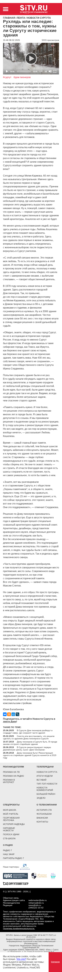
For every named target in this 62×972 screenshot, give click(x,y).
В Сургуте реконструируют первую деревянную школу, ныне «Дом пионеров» (27, 748)
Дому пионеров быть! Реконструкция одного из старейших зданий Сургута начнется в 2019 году (29, 755)
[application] (31, 58)
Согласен (55, 962)
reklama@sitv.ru (36, 903)
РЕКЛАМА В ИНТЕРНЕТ (9, 781)
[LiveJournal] (17, 714)
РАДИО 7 (7, 850)
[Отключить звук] (50, 71)
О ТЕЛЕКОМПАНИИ (47, 804)
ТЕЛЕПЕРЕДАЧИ (45, 767)
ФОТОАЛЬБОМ (44, 814)
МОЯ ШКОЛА (9, 810)
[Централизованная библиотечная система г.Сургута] (17, 876)
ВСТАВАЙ (41, 780)
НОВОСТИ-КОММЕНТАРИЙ (45, 788)
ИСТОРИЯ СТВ (44, 810)
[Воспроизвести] (31, 59)
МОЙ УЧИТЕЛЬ (10, 814)
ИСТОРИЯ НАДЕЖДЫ (14, 824)
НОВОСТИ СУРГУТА (47, 772)
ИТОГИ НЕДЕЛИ (45, 776)
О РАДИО (8, 845)
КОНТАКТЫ (42, 822)
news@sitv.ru (34, 905)
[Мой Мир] (13, 714)
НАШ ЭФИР (8, 854)
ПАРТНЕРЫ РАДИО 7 (13, 858)
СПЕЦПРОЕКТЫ (11, 804)
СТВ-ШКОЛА (9, 838)
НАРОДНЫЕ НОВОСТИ (9, 829)
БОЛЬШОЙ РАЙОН (46, 794)
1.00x (41, 71)
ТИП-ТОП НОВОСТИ (47, 784)
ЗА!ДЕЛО (41, 798)
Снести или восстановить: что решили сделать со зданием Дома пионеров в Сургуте (28, 737)
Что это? (21, 959)
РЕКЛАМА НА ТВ (11, 772)
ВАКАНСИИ (42, 818)
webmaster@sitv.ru (37, 900)
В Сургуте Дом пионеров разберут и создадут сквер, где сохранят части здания (28, 731)
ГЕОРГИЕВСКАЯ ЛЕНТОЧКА (11, 819)
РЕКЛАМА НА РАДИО (13, 776)
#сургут (7, 77)
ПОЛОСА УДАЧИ (11, 834)
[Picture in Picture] (45, 71)
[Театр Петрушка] (55, 876)
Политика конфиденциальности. (19, 928)
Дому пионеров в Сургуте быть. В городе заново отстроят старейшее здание (30, 742)
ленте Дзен (9, 721)
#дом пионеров (22, 77)
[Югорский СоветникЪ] (40, 876)
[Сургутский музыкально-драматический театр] (17, 883)
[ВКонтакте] (5, 714)
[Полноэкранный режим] (55, 71)
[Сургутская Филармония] (26, 867)
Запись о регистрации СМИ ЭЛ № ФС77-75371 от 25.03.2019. (35, 936)
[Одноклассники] (9, 714)
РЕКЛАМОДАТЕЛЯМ (13, 767)
